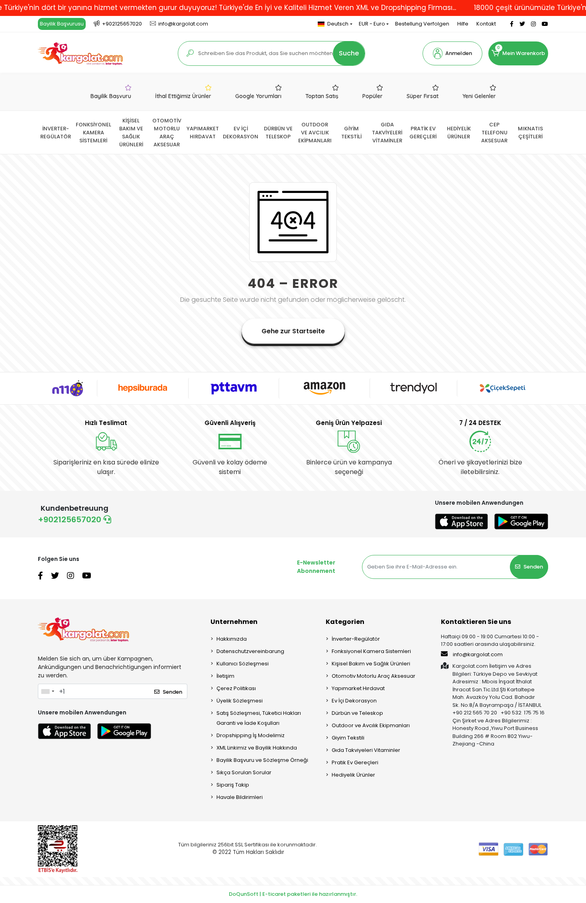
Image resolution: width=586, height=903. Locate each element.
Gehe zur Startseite (293, 331)
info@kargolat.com (478, 654)
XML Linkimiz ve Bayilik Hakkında (256, 748)
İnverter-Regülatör (356, 639)
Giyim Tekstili (348, 738)
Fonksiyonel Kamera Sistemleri (371, 651)
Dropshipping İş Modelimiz (250, 735)
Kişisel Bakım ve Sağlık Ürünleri (371, 663)
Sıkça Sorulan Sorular (243, 772)
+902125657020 (70, 519)
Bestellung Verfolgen (422, 24)
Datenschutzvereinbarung (250, 651)
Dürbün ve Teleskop (357, 713)
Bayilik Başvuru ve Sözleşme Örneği (262, 760)
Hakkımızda (231, 639)
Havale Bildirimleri (239, 797)
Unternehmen (234, 621)
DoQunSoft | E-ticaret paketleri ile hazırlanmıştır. (293, 894)
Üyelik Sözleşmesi (239, 700)
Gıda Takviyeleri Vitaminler (366, 750)
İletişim (225, 676)
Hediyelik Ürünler (353, 775)
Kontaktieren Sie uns (476, 621)
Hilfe (462, 24)
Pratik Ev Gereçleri (355, 762)
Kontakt (486, 24)
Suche (349, 53)
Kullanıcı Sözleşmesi (242, 663)
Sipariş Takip (232, 785)
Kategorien (345, 621)
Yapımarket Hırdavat (358, 688)
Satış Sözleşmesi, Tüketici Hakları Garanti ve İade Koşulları (258, 718)
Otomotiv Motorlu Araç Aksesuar (373, 676)
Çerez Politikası (236, 688)
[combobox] (47, 691)
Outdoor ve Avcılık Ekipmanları (371, 725)
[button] (452, 53)
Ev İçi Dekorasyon (354, 700)
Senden (533, 567)
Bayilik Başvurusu (62, 24)
